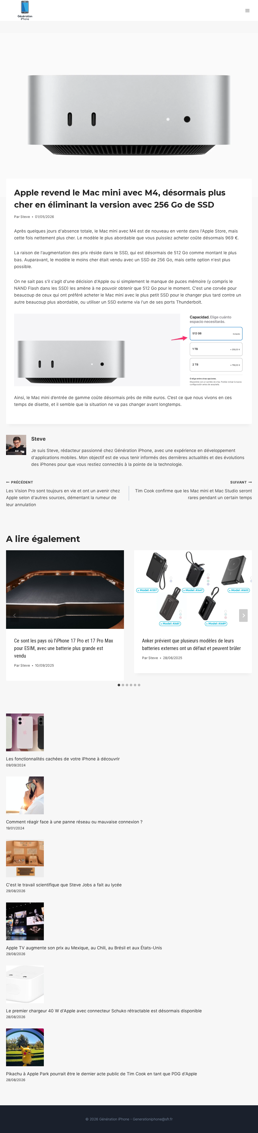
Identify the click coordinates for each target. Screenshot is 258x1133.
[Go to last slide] (14, 615)
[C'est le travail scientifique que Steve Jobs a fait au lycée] (129, 858)
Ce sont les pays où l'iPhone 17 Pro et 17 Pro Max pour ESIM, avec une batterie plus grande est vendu (63, 648)
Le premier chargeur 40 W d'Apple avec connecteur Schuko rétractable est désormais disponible (104, 1010)
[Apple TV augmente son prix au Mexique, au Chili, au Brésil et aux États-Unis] (129, 921)
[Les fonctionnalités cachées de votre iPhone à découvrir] (129, 732)
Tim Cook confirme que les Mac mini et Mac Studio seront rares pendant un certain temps (193, 490)
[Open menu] (247, 10)
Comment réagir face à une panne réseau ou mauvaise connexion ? (74, 821)
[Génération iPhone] (25, 10)
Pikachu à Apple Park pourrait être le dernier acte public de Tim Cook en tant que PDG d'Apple (101, 1073)
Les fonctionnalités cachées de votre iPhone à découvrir (63, 758)
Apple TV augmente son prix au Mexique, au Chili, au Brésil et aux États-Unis (84, 947)
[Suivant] (243, 615)
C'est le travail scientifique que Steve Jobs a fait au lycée (64, 884)
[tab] (119, 685)
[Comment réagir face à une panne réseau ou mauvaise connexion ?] (129, 795)
